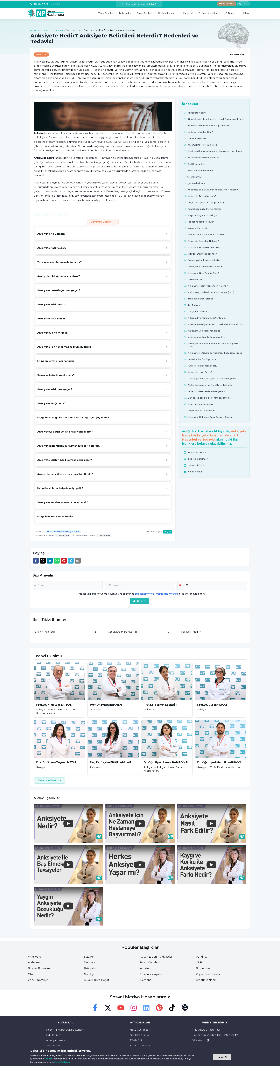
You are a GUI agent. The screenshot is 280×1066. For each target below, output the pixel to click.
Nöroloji (89, 974)
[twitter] (43, 561)
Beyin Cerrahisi (150, 962)
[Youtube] (120, 1007)
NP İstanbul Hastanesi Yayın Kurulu (63, 531)
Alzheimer (35, 962)
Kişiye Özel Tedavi (208, 974)
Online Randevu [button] (226, 4)
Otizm (32, 974)
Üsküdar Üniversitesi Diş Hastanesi (212, 1035)
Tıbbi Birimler (105, 13)
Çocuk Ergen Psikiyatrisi (156, 956)
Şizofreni (89, 956)
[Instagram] (133, 1007)
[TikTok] (172, 1007)
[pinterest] (64, 561)
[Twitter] (107, 1007)
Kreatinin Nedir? (206, 980)
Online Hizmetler (208, 13)
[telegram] (71, 561)
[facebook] (36, 561)
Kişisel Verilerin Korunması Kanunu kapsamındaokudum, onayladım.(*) (141, 593)
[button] (180, 585)
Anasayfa (35, 30)
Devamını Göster (101, 221)
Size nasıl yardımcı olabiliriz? (141, 4)
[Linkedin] (146, 1007)
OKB (199, 962)
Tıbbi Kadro (125, 13)
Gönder (141, 601)
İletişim (246, 13)
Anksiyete (34, 956)
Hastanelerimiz (166, 13)
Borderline (203, 968)
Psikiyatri (90, 968)
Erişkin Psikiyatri (151, 974)
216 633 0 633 (47, 3)
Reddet (48, 1058)
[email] (78, 561)
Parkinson (202, 956)
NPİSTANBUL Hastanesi (205, 1029)
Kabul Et (222, 1057)
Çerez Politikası (62, 1062)
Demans (145, 980)
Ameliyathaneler (56, 1040)
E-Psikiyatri (198, 1040)
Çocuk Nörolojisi (38, 980)
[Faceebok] (95, 1007)
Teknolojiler (53, 1045)
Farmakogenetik (140, 1045)
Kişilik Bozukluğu (140, 1035)
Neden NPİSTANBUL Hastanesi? (65, 1029)
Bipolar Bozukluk (39, 968)
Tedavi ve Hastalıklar (53, 30)
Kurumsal (188, 13)
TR (243, 4)
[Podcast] (184, 1007)
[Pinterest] (159, 1007)
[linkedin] (50, 561)
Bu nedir (234, 54)
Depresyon (91, 962)
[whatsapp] (57, 561)
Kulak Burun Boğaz (97, 980)
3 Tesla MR (136, 1040)
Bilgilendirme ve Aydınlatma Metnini (156, 593)
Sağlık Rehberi (144, 13)
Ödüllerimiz (53, 1035)
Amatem (146, 968)
